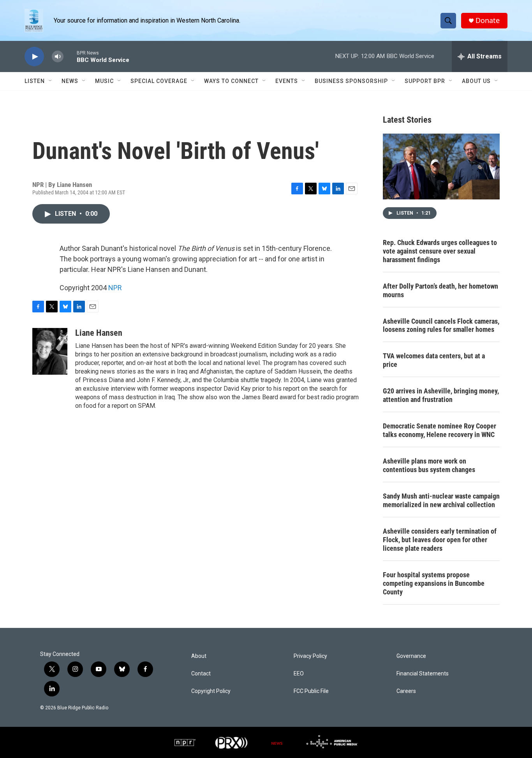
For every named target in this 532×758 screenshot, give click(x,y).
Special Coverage (158, 81)
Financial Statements (422, 674)
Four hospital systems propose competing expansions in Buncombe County (433, 583)
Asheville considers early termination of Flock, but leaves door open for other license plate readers (440, 539)
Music (104, 81)
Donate (488, 20)
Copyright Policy (211, 691)
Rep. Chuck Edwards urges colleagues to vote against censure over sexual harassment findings (440, 251)
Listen (35, 81)
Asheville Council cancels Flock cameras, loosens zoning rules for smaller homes (441, 325)
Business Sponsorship (351, 81)
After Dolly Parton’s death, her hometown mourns (440, 290)
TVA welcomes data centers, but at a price (434, 360)
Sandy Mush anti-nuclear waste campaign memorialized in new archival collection (441, 500)
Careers (406, 691)
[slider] (70, 56)
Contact (201, 674)
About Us (476, 81)
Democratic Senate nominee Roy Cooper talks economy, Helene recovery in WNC (439, 430)
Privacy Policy (310, 656)
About (198, 656)
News (70, 81)
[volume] (57, 56)
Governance (411, 656)
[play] (34, 56)
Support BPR (425, 81)
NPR (115, 288)
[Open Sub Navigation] (51, 81)
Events (286, 81)
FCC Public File (311, 691)
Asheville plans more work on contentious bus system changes (429, 465)
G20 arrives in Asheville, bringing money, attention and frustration (441, 395)
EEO (299, 674)
